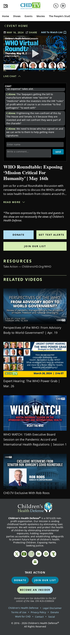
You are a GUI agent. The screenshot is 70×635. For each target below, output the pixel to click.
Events (28, 16)
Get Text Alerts (51, 234)
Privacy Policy (38, 612)
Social (51, 616)
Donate (19, 234)
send (58, 151)
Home (5, 16)
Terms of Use (18, 612)
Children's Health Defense (23, 607)
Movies (41, 16)
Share (33, 32)
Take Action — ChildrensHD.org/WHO (27, 266)
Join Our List (35, 246)
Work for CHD (23, 616)
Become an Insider (35, 589)
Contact (39, 616)
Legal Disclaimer (52, 608)
